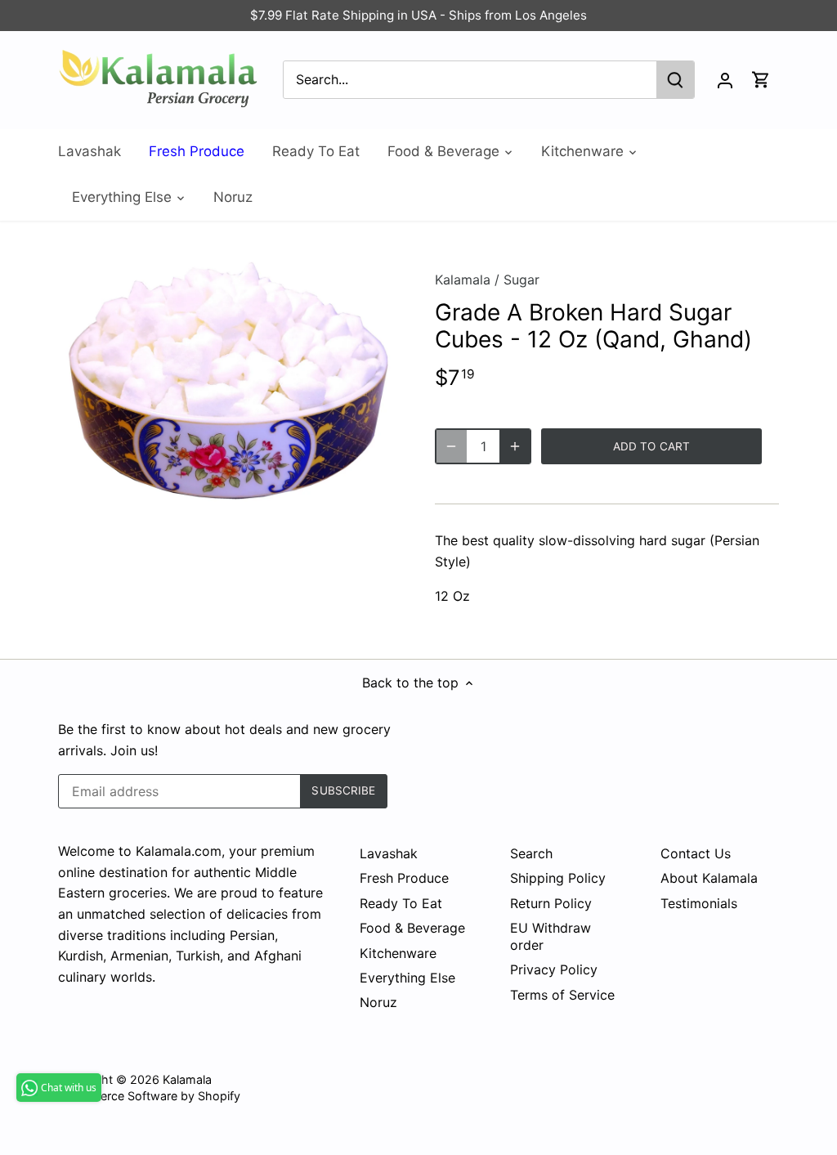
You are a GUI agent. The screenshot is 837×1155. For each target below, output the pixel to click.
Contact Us (695, 853)
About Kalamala (709, 878)
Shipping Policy (558, 878)
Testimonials (698, 903)
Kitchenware (398, 953)
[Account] (725, 79)
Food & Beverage (412, 928)
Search (531, 853)
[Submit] (675, 79)
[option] (227, 380)
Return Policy (551, 903)
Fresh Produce (404, 878)
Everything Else (407, 977)
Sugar (521, 279)
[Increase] (514, 446)
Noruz (378, 1002)
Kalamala (462, 279)
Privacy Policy (554, 969)
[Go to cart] (761, 79)
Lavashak (389, 853)
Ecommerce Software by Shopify (149, 1096)
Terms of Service (562, 995)
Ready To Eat (401, 903)
